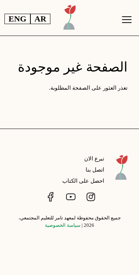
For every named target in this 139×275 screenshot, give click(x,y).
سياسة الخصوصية (62, 225)
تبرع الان (94, 159)
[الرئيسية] (121, 171)
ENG (17, 18)
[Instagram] (90, 197)
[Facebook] (50, 197)
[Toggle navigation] (127, 19)
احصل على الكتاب (83, 181)
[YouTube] (70, 197)
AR (40, 18)
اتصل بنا (95, 170)
